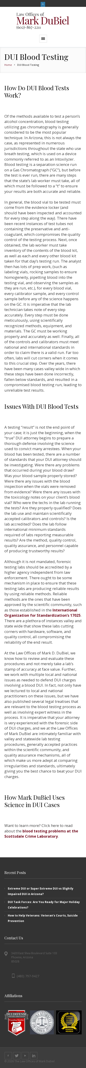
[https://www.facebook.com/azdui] (8, 1055)
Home (8, 64)
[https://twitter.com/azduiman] (16, 1055)
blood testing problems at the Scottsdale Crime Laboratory (41, 834)
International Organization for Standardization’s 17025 (42, 613)
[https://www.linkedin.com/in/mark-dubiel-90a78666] (33, 1055)
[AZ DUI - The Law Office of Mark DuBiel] (43, 20)
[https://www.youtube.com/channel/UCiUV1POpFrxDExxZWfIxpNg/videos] (25, 1055)
